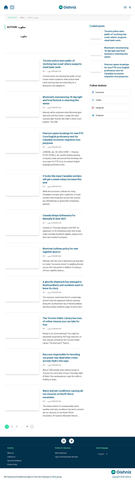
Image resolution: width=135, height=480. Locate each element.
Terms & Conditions (14, 461)
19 (27, 426)
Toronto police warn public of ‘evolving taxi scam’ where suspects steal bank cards (62, 64)
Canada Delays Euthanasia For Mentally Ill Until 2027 (59, 217)
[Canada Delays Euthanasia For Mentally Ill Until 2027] (22, 224)
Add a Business (61, 453)
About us (10, 453)
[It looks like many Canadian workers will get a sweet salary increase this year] (22, 185)
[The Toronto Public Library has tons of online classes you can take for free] (22, 327)
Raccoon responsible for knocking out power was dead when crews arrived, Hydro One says (61, 357)
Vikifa (54, 477)
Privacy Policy (12, 464)
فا (12, 7)
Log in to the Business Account (66, 457)
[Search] (130, 7)
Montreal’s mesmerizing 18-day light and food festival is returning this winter (62, 100)
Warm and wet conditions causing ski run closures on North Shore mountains (63, 394)
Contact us (11, 457)
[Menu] (125, 7)
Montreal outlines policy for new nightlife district (60, 250)
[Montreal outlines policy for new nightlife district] (22, 257)
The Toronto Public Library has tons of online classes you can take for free (62, 321)
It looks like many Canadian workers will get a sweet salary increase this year (62, 179)
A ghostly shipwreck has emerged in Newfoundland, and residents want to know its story (63, 285)
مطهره (24, 36)
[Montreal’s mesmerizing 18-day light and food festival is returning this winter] (22, 106)
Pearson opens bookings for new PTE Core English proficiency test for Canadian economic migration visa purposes (63, 138)
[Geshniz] (67, 7)
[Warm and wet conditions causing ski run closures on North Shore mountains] (22, 400)
